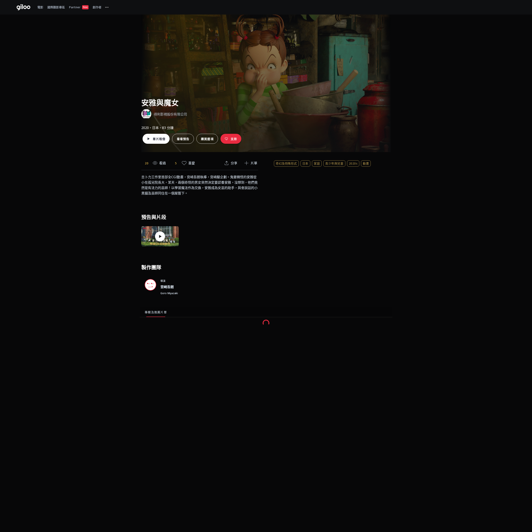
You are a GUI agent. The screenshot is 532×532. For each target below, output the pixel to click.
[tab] (106, 7)
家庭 (317, 163)
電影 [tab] (40, 7)
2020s (353, 163)
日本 (305, 163)
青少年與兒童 (334, 163)
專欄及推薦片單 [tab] (156, 312)
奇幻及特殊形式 (286, 163)
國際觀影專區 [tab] (56, 7)
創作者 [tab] (97, 7)
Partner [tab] (78, 7)
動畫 (366, 163)
